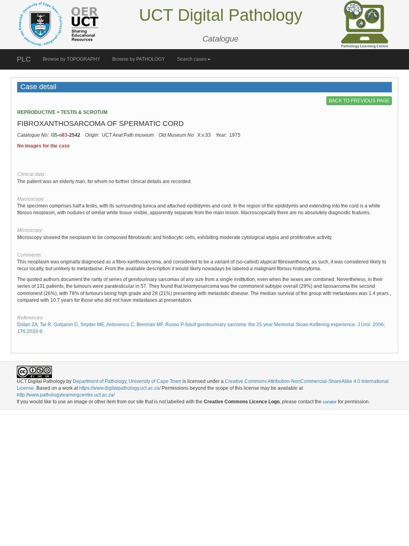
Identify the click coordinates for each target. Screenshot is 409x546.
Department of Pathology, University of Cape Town (127, 381)
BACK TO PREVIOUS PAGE (359, 101)
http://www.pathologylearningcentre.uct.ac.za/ (66, 395)
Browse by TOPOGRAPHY (71, 59)
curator (330, 401)
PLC (24, 59)
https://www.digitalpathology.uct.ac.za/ (120, 388)
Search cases (191, 59)
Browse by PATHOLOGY (138, 59)
